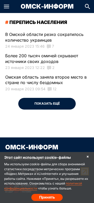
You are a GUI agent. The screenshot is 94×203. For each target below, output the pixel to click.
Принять (47, 197)
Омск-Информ (47, 6)
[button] (6, 6)
